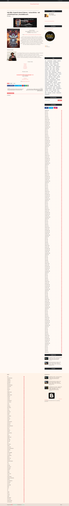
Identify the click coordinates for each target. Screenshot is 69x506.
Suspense (55, 85)
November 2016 (53, 286)
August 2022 (53, 182)
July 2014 (53, 328)
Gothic (50, 72)
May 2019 (53, 241)
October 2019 (53, 233)
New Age (46, 78)
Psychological (47, 82)
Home (8, 0)
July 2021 (53, 202)
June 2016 (53, 293)
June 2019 (53, 239)
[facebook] (58, 1)
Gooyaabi (23, 504)
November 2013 (53, 340)
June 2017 (53, 275)
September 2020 (53, 217)
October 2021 (53, 197)
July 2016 (53, 292)
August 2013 (53, 344)
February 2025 (53, 137)
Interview (46, 75)
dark (45, 91)
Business (54, 63)
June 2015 (53, 311)
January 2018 (53, 265)
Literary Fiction (54, 75)
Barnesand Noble (25, 79)
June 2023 (53, 167)
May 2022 (53, 187)
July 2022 (53, 184)
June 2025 (53, 131)
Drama (15, 404)
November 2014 (53, 322)
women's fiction (58, 92)
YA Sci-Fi (15, 483)
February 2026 (53, 119)
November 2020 (53, 214)
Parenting (58, 79)
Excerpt (54, 69)
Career (58, 63)
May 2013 (53, 349)
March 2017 (53, 280)
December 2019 (53, 230)
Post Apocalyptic (50, 81)
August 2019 (53, 236)
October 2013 (53, 341)
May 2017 (53, 277)
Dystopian (15, 406)
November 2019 (53, 232)
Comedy (53, 66)
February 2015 (53, 317)
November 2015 (53, 304)
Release (51, 82)
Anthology (15, 379)
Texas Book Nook (34, 4)
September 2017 (53, 271)
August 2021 (53, 200)
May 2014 (53, 331)
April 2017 (53, 278)
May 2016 (53, 295)
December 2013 (53, 338)
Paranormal (46, 79)
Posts (47, 45)
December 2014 (53, 320)
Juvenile (50, 75)
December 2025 (53, 122)
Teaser (59, 85)
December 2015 (53, 302)
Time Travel (15, 473)
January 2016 (53, 301)
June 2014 (53, 329)
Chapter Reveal (47, 65)
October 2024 (53, 143)
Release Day (55, 82)
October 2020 (53, 215)
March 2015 (53, 316)
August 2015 (53, 308)
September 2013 (53, 343)
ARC (15, 376)
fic (49, 91)
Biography (46, 62)
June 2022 (53, 185)
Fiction (15, 414)
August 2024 (53, 146)
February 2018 (53, 263)
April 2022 (53, 188)
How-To (15, 427)
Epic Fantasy (47, 69)
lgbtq (45, 92)
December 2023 (53, 158)
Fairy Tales (57, 69)
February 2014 (53, 335)
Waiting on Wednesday (48, 88)
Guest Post (59, 72)
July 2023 (53, 166)
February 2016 (53, 299)
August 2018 (53, 254)
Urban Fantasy (15, 476)
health (52, 91)
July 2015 (53, 310)
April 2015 (53, 314)
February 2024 (53, 155)
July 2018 (53, 256)
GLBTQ (15, 417)
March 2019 (53, 244)
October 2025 (53, 125)
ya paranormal (47, 94)
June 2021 (53, 203)
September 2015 (53, 307)
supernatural (49, 92)
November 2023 (53, 160)
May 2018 (53, 259)
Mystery (15, 438)
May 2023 (53, 169)
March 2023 (53, 172)
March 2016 (53, 298)
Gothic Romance (54, 72)
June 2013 (53, 347)
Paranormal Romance (53, 79)
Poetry (46, 81)
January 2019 (53, 247)
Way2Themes (15, 504)
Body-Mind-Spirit (55, 62)
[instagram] (61, 1)
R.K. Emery (9, 16)
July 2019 (53, 238)
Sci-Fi (10, 10)
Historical (15, 424)
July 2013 (53, 346)
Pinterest (25, 66)
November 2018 (53, 250)
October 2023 (53, 161)
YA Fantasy (15, 482)
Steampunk (51, 85)
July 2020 (53, 220)
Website (25, 63)
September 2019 (53, 235)
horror (55, 91)
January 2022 (53, 193)
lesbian (58, 91)
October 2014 (53, 323)
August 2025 (53, 128)
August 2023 (53, 164)
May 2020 (53, 223)
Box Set (51, 63)
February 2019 (53, 245)
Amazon (25, 78)
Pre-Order (55, 81)
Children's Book (56, 65)
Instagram (25, 68)
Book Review (47, 63)
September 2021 (53, 199)
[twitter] (60, 1)
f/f (15, 489)
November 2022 (53, 178)
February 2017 (53, 281)
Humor (15, 428)
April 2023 (53, 170)
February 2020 (53, 227)
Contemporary (58, 66)
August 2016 (53, 290)
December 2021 (53, 194)
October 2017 (53, 269)
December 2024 (53, 140)
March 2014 (53, 334)
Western (54, 88)
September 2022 (53, 181)
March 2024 (53, 154)
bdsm (15, 486)
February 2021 (53, 209)
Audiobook (15, 380)
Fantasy (15, 413)
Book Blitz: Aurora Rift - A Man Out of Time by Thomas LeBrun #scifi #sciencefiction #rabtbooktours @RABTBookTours (55, 358)
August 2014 (53, 326)
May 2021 (53, 205)
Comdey (50, 66)
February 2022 (53, 191)
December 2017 (53, 266)
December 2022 (53, 176)
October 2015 (53, 305)
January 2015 (53, 319)
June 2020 (53, 221)
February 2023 (53, 173)
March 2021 (53, 208)
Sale (15, 462)
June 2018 (53, 257)
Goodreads (25, 67)
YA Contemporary (58, 88)
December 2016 (53, 284)
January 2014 (53, 337)
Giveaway (46, 72)
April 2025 (53, 134)
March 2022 (53, 190)
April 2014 (53, 332)
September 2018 (53, 253)
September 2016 (53, 289)
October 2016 (53, 287)
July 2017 (53, 274)
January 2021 (53, 211)
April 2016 (53, 296)
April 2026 (53, 116)
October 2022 (53, 179)
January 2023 (53, 175)
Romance (59, 82)
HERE (32, 74)
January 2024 (53, 157)
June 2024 (53, 149)
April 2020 (53, 224)
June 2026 (53, 113)
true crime (53, 92)
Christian (46, 66)
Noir (49, 78)
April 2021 (53, 206)
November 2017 (53, 268)
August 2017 (53, 272)
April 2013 (53, 350)
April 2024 (53, 152)
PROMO (11, 83)
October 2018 (53, 251)
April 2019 (53, 242)
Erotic (50, 69)
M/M (58, 75)
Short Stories (47, 85)
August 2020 (53, 218)
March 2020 (53, 226)
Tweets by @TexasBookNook (49, 21)
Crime (15, 403)
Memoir (15, 435)
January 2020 (53, 229)
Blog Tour (50, 62)
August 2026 (53, 110)
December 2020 (53, 212)
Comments (48, 46)
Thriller (15, 472)
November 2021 (53, 196)
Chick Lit (51, 65)
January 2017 (53, 283)
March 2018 (53, 262)
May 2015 (53, 313)
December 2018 (53, 248)
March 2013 (53, 352)
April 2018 (53, 260)
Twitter (25, 64)
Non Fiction (53, 78)
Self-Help (15, 465)
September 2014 (53, 325)
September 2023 (53, 163)
